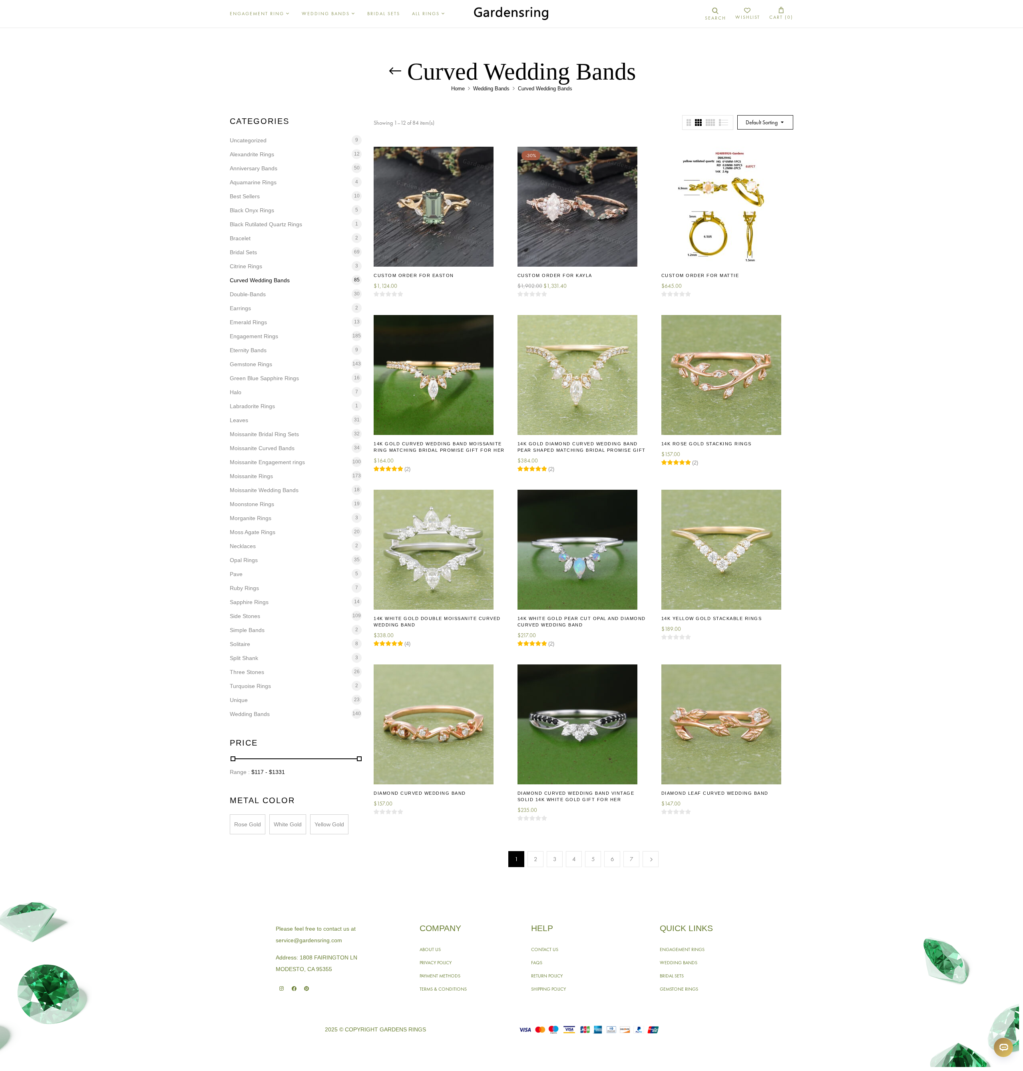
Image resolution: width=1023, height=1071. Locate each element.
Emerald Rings (248, 322)
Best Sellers (245, 196)
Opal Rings (244, 560)
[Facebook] (294, 988)
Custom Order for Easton (414, 275)
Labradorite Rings (252, 406)
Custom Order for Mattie (700, 275)
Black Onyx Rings (252, 210)
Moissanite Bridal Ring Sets (264, 434)
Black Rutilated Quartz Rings (266, 224)
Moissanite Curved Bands (262, 448)
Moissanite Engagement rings (267, 462)
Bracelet (240, 238)
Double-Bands (248, 294)
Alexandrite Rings (252, 154)
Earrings (240, 308)
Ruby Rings (244, 588)
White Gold (288, 824)
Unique (239, 700)
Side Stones (245, 616)
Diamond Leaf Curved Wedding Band (714, 793)
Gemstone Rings (251, 364)
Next (651, 859)
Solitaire (240, 644)
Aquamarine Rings (253, 182)
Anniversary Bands (253, 168)
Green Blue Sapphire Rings (264, 378)
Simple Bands (247, 630)
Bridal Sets (243, 252)
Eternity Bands (248, 350)
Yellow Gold (329, 824)
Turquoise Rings (250, 686)
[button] (781, 14)
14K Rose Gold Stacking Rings (706, 443)
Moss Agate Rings (252, 532)
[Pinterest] (306, 988)
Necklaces (243, 546)
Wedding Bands (491, 89)
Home (458, 89)
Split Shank (244, 658)
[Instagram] (281, 988)
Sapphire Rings (249, 602)
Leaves (239, 420)
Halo (235, 392)
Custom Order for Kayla (554, 275)
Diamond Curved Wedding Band (420, 793)
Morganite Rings (250, 518)
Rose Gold (247, 824)
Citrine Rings (246, 266)
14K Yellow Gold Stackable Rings (711, 618)
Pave (236, 574)
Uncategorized (248, 140)
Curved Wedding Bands (260, 280)
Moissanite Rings (251, 476)
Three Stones (247, 672)
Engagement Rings (254, 336)
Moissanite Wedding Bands (264, 490)
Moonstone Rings (252, 504)
